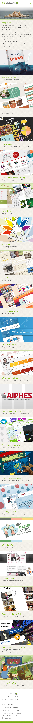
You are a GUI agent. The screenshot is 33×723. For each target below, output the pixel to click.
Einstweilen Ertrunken (10, 77)
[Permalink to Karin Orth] (16, 263)
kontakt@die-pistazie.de (13, 713)
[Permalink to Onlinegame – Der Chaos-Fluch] (16, 632)
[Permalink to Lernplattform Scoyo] (16, 668)
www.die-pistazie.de (11, 715)
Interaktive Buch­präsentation (13, 478)
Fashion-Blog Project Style (12, 614)
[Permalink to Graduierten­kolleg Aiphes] (16, 396)
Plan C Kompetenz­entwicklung (13, 178)
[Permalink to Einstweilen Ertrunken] (16, 62)
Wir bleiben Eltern (8, 545)
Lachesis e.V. (7, 211)
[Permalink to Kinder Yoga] (16, 229)
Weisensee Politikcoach (10, 378)
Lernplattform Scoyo (10, 683)
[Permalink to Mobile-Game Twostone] (16, 430)
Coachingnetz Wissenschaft (12, 512)
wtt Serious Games (9, 345)
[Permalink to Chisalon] (16, 95)
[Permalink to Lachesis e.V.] (16, 196)
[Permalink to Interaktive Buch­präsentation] (16, 463)
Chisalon (5, 111)
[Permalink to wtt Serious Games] (16, 329)
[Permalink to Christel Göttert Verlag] (16, 296)
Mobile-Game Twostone (11, 445)
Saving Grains (7, 144)
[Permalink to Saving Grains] (16, 129)
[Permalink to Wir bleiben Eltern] (16, 530)
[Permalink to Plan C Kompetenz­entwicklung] (16, 162)
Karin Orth (6, 278)
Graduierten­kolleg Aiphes (11, 411)
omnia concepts (8, 578)
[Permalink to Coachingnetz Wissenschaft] (16, 496)
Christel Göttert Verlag (10, 311)
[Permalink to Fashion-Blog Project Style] (16, 599)
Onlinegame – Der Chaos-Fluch (13, 647)
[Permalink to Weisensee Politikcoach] (16, 363)
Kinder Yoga (6, 244)
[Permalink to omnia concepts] (16, 563)
